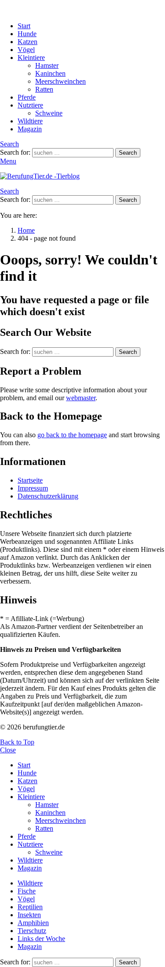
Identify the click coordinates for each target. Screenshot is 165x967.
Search (128, 152)
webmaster (80, 398)
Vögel (26, 49)
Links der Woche (41, 938)
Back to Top (17, 742)
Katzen (27, 41)
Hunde (27, 33)
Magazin (30, 129)
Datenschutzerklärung (48, 496)
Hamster (47, 65)
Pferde (27, 97)
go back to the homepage (72, 435)
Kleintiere (31, 57)
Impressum (33, 488)
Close (8, 750)
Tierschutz (32, 930)
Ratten (44, 89)
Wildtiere (30, 121)
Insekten (29, 915)
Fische (27, 891)
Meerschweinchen (60, 81)
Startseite (30, 480)
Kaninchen (50, 73)
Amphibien (33, 922)
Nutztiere (30, 105)
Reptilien (30, 907)
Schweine (48, 113)
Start (24, 26)
